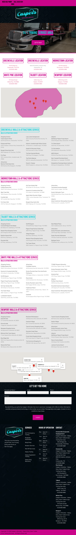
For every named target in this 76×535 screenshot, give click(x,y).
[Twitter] (65, 532)
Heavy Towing (29, 452)
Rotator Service (30, 445)
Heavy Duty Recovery (28, 460)
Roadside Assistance (28, 438)
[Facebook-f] (61, 532)
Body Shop (28, 442)
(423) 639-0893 (13, 69)
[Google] (69, 532)
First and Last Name (9, 390)
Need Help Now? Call (9, 2)
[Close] (62, 365)
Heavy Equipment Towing (30, 455)
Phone (52, 390)
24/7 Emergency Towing (30, 433)
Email (29, 390)
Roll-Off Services (30, 448)
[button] (45, 102)
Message (7, 395)
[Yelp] (73, 532)
